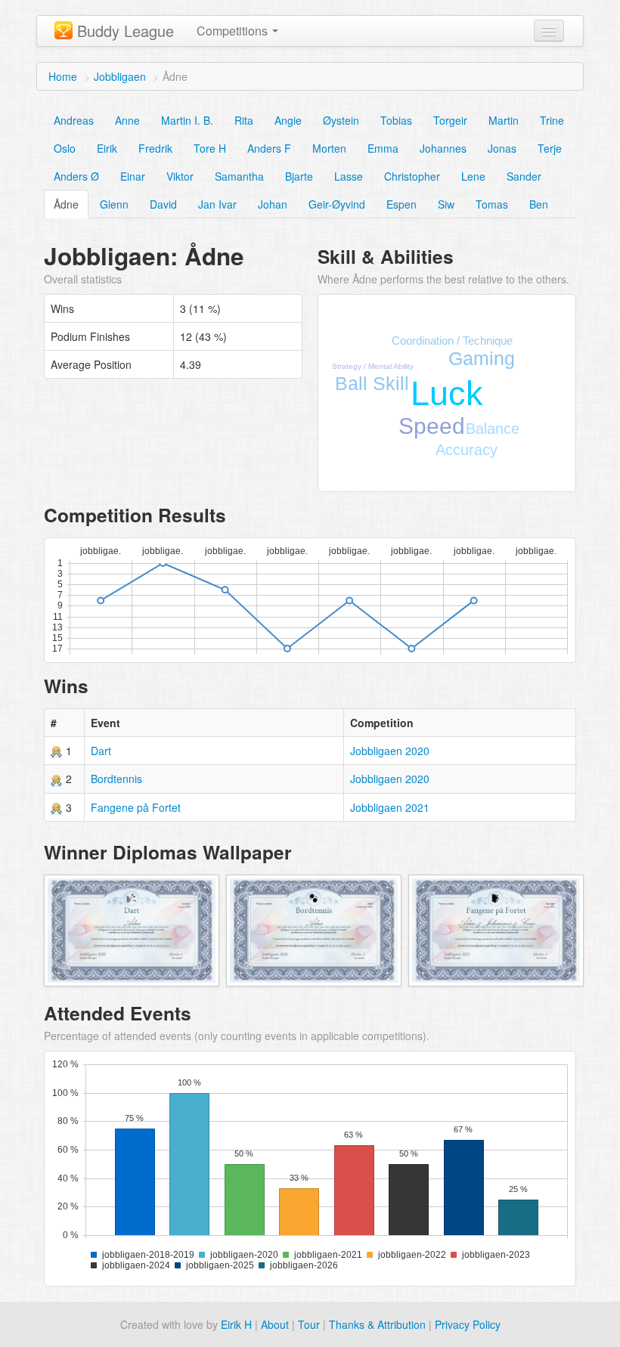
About (275, 1324)
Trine (552, 120)
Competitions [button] (234, 30)
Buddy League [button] (125, 31)
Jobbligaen (120, 76)
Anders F (269, 148)
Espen (401, 204)
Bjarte (299, 176)
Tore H (210, 148)
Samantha (239, 176)
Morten (329, 148)
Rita (243, 120)
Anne (127, 120)
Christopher (412, 176)
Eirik (107, 148)
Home (62, 76)
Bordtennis (116, 778)
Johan (272, 204)
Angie (288, 120)
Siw (446, 204)
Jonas (502, 148)
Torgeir (450, 120)
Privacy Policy (468, 1324)
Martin (503, 120)
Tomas (492, 204)
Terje (550, 148)
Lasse (348, 176)
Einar (132, 176)
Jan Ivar (217, 204)
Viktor (180, 176)
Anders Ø (76, 176)
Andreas (74, 120)
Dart (101, 750)
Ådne (66, 204)
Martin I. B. (187, 120)
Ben (538, 204)
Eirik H (236, 1324)
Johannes (443, 148)
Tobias (396, 120)
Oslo (65, 148)
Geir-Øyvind (336, 204)
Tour (309, 1324)
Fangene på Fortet (136, 807)
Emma (382, 148)
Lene (473, 176)
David (163, 204)
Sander (524, 176)
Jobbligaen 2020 (389, 750)
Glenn (114, 204)
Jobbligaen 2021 (389, 807)
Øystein (341, 120)
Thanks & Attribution (377, 1324)
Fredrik (155, 148)
